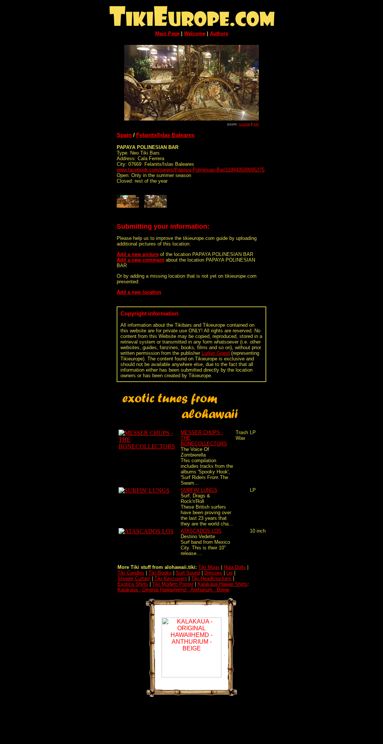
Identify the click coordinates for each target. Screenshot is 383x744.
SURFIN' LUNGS (199, 490)
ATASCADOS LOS (201, 531)
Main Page (167, 33)
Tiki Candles (130, 573)
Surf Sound (188, 573)
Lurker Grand (216, 353)
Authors (219, 33)
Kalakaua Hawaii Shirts (222, 584)
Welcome (194, 33)
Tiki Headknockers (211, 578)
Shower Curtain (133, 578)
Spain (124, 135)
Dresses (213, 573)
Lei (229, 573)
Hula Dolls (235, 567)
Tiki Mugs (209, 567)
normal (244, 124)
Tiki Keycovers (170, 578)
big (256, 124)
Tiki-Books (160, 573)
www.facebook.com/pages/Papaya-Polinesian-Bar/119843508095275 (190, 170)
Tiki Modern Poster (172, 584)
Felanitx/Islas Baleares (165, 135)
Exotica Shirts (132, 584)
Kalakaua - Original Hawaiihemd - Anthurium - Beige (173, 589)
